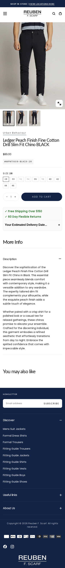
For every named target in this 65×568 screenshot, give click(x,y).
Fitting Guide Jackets (16, 455)
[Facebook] (5, 546)
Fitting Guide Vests (14, 468)
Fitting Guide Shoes (15, 481)
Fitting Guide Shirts (14, 462)
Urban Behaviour (14, 133)
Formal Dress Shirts (15, 435)
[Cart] (60, 14)
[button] (5, 13)
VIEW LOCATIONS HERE (42, 4)
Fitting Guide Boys (14, 475)
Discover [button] (8, 420)
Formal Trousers (13, 442)
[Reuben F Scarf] (32, 560)
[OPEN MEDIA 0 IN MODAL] (59, 103)
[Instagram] (12, 546)
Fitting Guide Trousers (16, 448)
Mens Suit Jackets (14, 429)
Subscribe (51, 403)
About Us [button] (9, 508)
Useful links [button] (10, 495)
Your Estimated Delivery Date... (32, 225)
